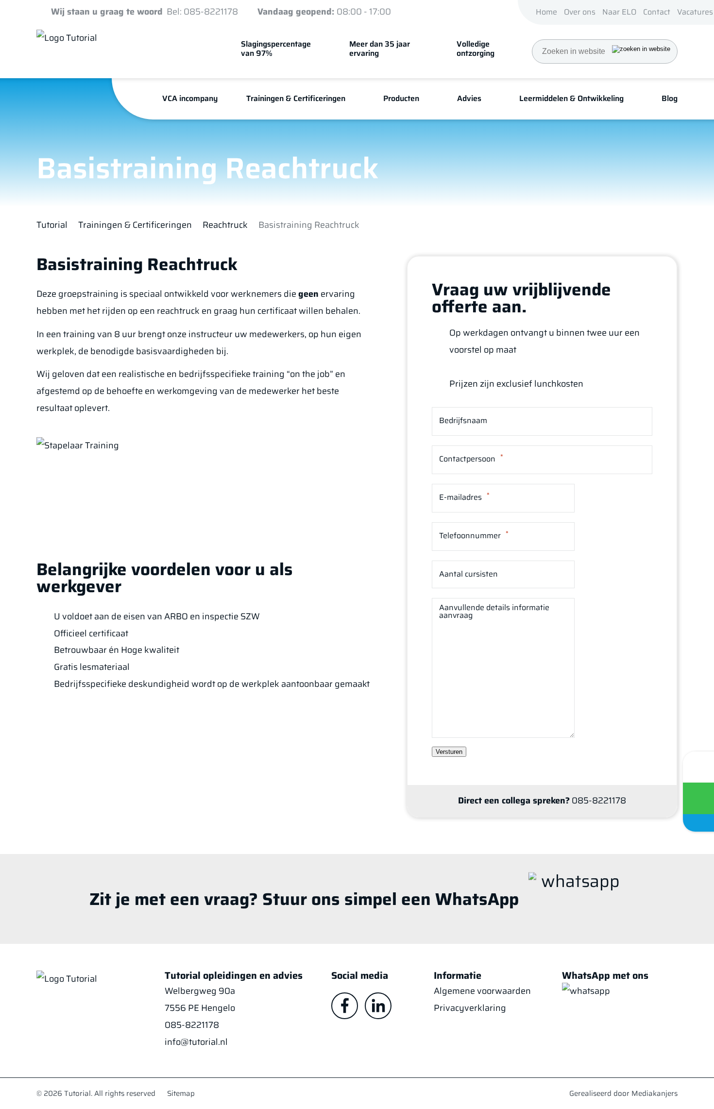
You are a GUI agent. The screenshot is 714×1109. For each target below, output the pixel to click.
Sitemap (181, 1093)
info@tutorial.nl (196, 1042)
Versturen (449, 751)
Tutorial (52, 225)
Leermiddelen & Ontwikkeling (571, 98)
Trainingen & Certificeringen (135, 225)
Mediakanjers (654, 1093)
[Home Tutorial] (116, 47)
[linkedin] (378, 1005)
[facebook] (344, 1005)
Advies (469, 98)
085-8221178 (192, 1025)
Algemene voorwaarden (482, 991)
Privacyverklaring (470, 1008)
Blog (670, 98)
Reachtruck (225, 225)
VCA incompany (190, 98)
